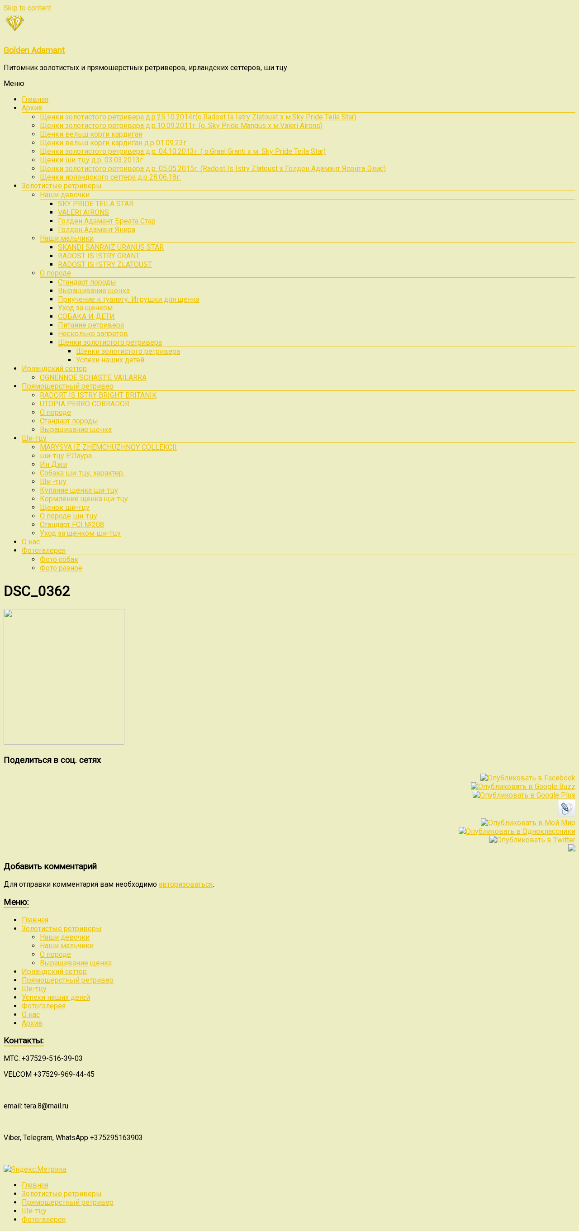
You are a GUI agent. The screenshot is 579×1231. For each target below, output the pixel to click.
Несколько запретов (93, 333)
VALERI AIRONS (83, 212)
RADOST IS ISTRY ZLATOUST (105, 264)
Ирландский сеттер (54, 368)
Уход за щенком (85, 308)
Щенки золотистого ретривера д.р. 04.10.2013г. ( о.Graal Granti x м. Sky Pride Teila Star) (183, 151)
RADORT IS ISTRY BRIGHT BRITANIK (98, 395)
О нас (31, 541)
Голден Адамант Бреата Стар (107, 221)
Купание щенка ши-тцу (79, 490)
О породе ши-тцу (68, 516)
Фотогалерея (44, 550)
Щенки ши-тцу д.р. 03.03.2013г (91, 160)
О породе (55, 273)
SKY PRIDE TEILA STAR (95, 204)
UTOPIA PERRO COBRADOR (84, 403)
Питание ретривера (91, 325)
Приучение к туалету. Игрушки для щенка (128, 299)
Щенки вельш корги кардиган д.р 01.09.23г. (114, 142)
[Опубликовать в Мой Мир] (528, 822)
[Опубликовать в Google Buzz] (523, 786)
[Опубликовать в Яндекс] (571, 849)
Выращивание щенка (94, 290)
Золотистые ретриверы (62, 185)
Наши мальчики (67, 238)
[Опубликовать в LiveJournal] (566, 814)
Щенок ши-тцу (65, 507)
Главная (35, 99)
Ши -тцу (53, 481)
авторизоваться (186, 884)
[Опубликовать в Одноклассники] (517, 831)
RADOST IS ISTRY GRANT (99, 256)
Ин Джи (53, 464)
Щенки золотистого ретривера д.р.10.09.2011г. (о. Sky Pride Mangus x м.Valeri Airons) (181, 125)
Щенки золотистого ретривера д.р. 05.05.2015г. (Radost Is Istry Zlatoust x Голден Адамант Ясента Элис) (213, 168)
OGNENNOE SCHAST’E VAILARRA (93, 377)
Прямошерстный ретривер (68, 386)
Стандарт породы (87, 282)
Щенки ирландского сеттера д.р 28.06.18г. (110, 177)
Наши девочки (65, 194)
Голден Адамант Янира (96, 229)
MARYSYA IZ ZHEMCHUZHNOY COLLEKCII (108, 447)
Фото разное (61, 568)
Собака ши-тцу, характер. (82, 473)
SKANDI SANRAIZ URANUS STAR (111, 247)
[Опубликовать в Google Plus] (524, 795)
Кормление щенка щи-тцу (84, 498)
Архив (32, 108)
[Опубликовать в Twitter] (532, 840)
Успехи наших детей (110, 360)
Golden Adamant (34, 50)
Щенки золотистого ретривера (110, 342)
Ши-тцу (34, 438)
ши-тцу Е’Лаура (66, 456)
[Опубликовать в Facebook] (527, 778)
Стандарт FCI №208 (72, 524)
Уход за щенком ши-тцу (80, 533)
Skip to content (27, 8)
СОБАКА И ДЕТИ (86, 316)
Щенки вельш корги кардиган (91, 134)
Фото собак (59, 559)
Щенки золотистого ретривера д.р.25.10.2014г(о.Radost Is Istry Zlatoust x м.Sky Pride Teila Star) (198, 117)
